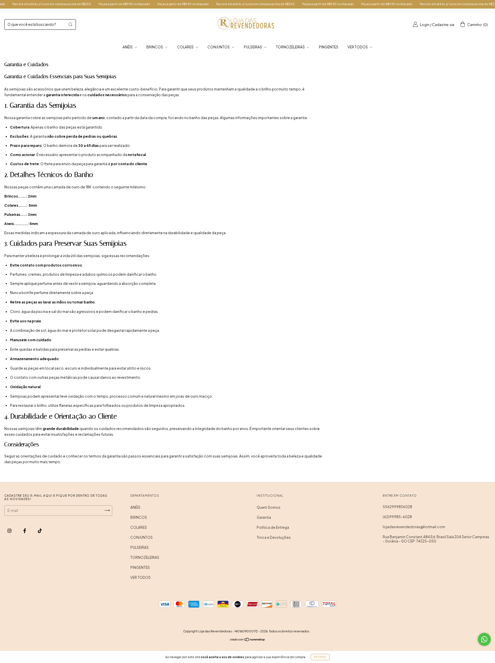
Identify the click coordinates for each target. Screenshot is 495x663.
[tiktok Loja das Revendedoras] (40, 530)
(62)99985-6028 (397, 517)
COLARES (185, 47)
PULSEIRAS (253, 47)
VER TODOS (357, 47)
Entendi (320, 657)
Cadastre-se (443, 25)
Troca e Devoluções (274, 537)
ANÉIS (128, 47)
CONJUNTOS (218, 47)
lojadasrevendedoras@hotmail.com (414, 527)
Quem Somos (268, 507)
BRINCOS (155, 47)
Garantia (264, 517)
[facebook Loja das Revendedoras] (24, 530)
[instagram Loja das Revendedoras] (9, 530)
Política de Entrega (273, 527)
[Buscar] (70, 24)
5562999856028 (397, 507)
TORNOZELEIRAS (290, 47)
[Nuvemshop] (248, 640)
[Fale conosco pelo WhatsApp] (484, 639)
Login (424, 25)
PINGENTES (328, 47)
